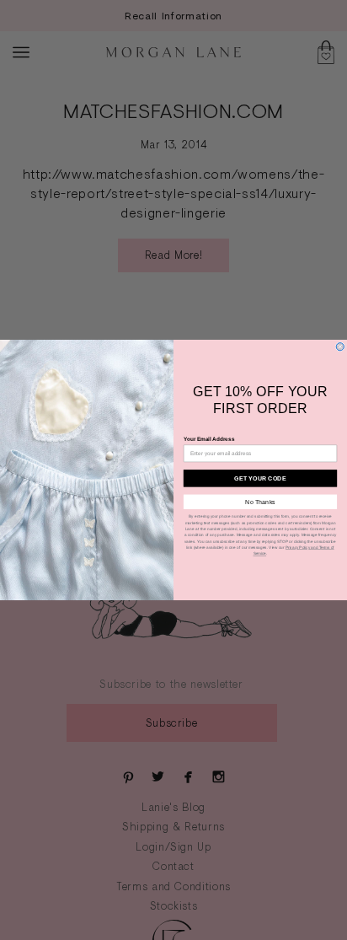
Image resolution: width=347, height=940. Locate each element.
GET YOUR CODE (260, 478)
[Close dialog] (340, 347)
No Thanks (260, 501)
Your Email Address (209, 439)
